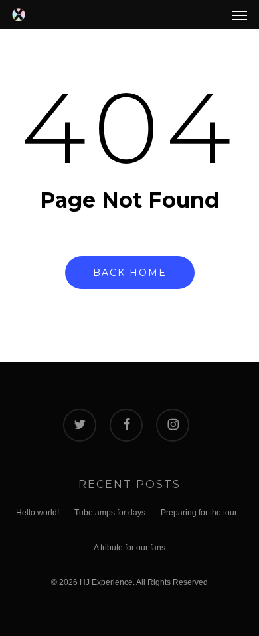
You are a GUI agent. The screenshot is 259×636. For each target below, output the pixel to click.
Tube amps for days (109, 512)
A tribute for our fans (129, 547)
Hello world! (37, 512)
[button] (239, 14)
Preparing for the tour (199, 512)
